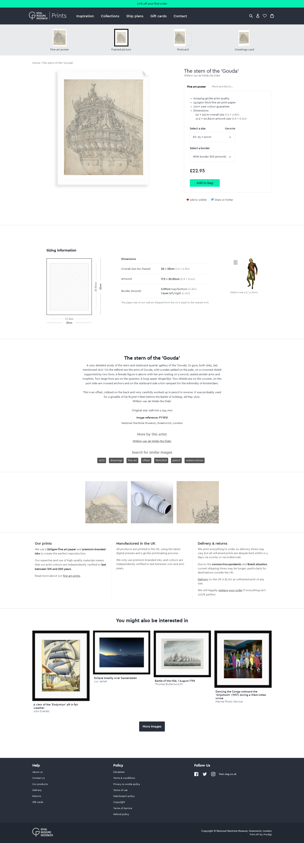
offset (146, 460)
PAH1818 (161, 460)
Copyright (119, 802)
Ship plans (134, 16)
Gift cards (158, 16)
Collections (110, 16)
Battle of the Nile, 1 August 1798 (175, 680)
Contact (180, 16)
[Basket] (272, 16)
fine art (132, 460)
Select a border (200, 148)
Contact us (38, 778)
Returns (36, 796)
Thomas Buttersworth (169, 684)
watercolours (194, 460)
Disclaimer (119, 772)
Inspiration (85, 16)
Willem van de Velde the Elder (202, 75)
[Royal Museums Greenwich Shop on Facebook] (196, 775)
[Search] (251, 16)
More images (152, 726)
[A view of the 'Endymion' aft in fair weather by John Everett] (61, 666)
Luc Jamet (100, 681)
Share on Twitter (224, 200)
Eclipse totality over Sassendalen (115, 678)
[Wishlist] (264, 16)
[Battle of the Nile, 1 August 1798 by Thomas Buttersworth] (182, 654)
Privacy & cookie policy (126, 784)
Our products (40, 784)
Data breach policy (124, 796)
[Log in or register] (258, 16)
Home (36, 63)
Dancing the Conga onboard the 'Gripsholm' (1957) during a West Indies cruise (241, 695)
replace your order (230, 590)
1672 (102, 460)
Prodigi (268, 834)
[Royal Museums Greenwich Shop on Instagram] (213, 775)
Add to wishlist (198, 200)
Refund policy (121, 814)
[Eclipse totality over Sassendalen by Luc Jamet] (121, 652)
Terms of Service (122, 808)
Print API (254, 834)
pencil (176, 460)
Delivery (203, 579)
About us (37, 772)
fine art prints (71, 575)
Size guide (230, 128)
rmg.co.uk (230, 774)
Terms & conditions (124, 778)
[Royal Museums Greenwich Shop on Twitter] (205, 775)
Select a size (212, 128)
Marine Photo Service (229, 701)
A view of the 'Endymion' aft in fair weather (55, 706)
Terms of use (120, 790)
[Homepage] (48, 16)
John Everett (41, 711)
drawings (116, 460)
